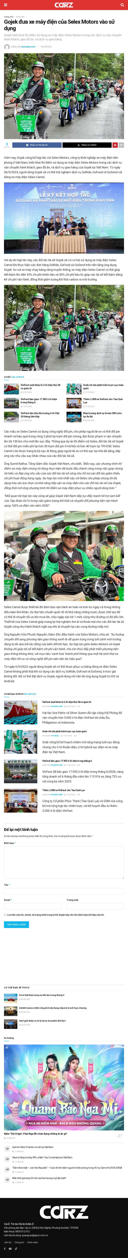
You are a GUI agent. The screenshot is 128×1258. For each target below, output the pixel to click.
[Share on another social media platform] (121, 145)
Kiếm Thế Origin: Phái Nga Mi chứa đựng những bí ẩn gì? (35, 1133)
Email (8, 899)
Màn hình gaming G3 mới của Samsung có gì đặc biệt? (39, 1178)
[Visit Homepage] (64, 5)
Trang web (72, 900)
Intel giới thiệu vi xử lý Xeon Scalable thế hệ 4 (42, 1021)
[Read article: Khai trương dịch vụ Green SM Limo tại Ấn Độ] (74, 417)
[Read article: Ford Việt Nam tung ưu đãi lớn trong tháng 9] (10, 998)
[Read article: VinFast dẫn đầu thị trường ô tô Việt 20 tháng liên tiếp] (11, 417)
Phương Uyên (56, 706)
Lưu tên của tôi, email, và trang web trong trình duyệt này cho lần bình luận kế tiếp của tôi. (55, 914)
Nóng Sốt (20, 17)
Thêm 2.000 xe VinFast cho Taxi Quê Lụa (63, 790)
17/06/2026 (89, 406)
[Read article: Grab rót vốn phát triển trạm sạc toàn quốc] (74, 389)
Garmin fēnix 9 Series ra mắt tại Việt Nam (33, 1147)
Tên (7, 884)
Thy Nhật (55, 736)
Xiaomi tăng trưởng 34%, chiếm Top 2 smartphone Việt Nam (42, 1157)
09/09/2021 (25, 1012)
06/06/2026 (89, 420)
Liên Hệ (7, 1242)
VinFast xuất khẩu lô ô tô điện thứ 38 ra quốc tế (66, 702)
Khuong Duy (28, 46)
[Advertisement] (64, 954)
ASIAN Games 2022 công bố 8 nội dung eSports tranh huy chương (52, 1008)
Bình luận (10, 843)
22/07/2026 (27, 392)
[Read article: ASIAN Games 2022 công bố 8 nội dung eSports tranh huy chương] (10, 1011)
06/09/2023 (46, 46)
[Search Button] (122, 5)
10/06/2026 (27, 420)
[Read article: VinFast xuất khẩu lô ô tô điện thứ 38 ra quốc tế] (11, 389)
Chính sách (32, 1242)
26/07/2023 (25, 1025)
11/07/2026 (89, 392)
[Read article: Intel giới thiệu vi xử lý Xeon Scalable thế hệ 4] (10, 1024)
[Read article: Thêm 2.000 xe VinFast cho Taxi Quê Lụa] (74, 403)
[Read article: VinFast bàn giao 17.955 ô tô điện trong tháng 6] (11, 403)
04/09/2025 (25, 999)
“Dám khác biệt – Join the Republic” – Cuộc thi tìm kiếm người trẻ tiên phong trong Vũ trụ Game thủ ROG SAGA (67, 1167)
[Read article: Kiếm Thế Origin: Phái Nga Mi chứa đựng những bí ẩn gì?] (64, 1087)
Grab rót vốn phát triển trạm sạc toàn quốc (64, 731)
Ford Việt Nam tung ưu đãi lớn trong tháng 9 (41, 995)
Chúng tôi (19, 1242)
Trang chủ (8, 17)
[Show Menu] (5, 5)
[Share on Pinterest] (115, 145)
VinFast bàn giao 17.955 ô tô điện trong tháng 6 (67, 761)
